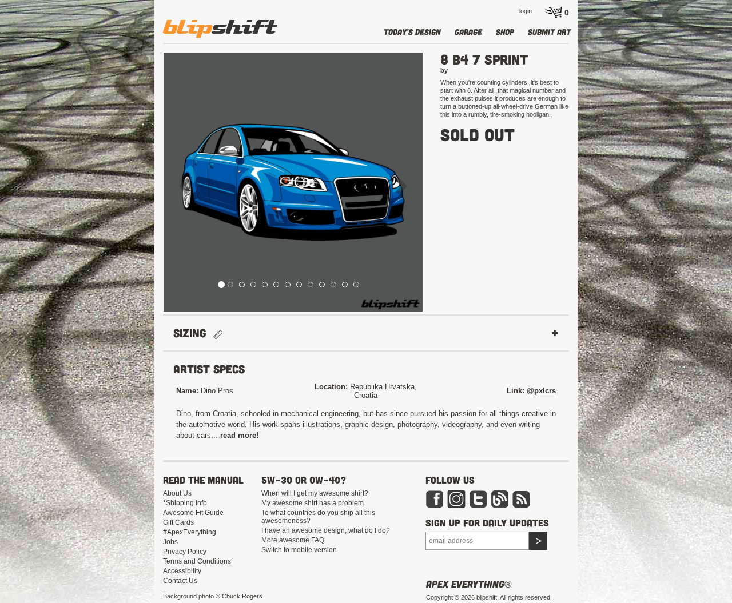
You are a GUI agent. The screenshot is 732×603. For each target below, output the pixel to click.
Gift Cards (178, 522)
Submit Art (549, 32)
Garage (468, 32)
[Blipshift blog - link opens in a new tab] (500, 498)
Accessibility (182, 571)
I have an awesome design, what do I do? (325, 530)
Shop (505, 32)
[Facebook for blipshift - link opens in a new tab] (434, 498)
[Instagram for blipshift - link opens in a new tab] (456, 498)
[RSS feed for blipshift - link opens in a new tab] (521, 498)
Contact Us (180, 581)
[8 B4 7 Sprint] (293, 182)
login (525, 10)
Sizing (193, 333)
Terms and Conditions (197, 561)
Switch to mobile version (299, 550)
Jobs (170, 542)
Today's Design (412, 32)
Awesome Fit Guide (193, 513)
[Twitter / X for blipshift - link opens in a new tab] (478, 498)
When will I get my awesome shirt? (314, 493)
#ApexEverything (189, 532)
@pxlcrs (541, 390)
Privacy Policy (184, 552)
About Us (177, 493)
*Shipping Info (185, 503)
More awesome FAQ (292, 540)
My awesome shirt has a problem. (313, 503)
